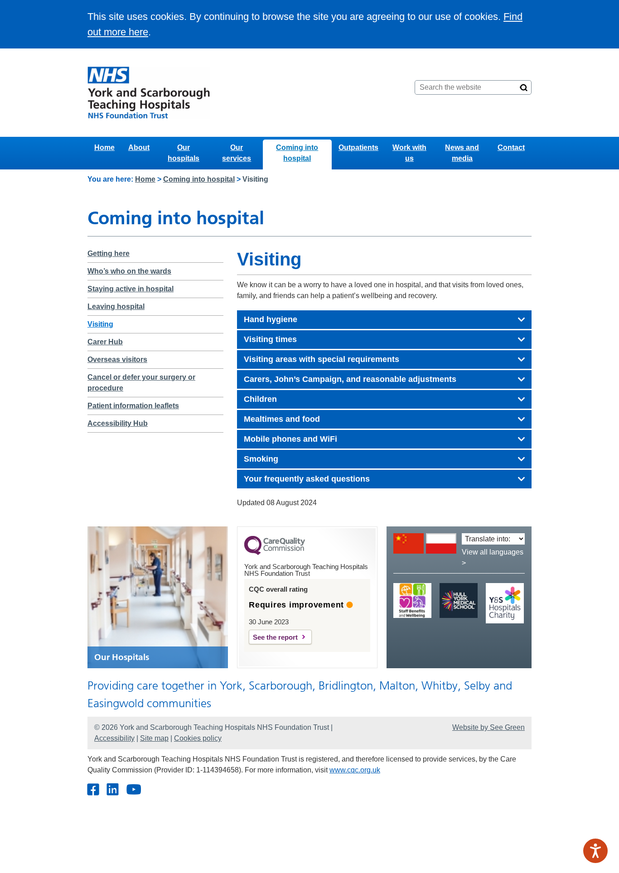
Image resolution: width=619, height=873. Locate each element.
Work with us (409, 153)
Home (104, 147)
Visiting (100, 324)
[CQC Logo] (274, 552)
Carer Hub (105, 342)
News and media (462, 153)
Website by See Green (488, 727)
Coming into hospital (297, 153)
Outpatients (358, 147)
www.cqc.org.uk (354, 770)
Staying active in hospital (130, 289)
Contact (511, 147)
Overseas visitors (117, 359)
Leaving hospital (116, 306)
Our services (236, 153)
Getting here (108, 253)
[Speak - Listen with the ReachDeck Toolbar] (595, 851)
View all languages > (492, 557)
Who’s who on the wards (129, 271)
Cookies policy (198, 738)
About (139, 147)
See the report (275, 637)
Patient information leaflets (133, 406)
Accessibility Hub (117, 423)
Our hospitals (183, 153)
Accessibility (114, 738)
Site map (154, 738)
